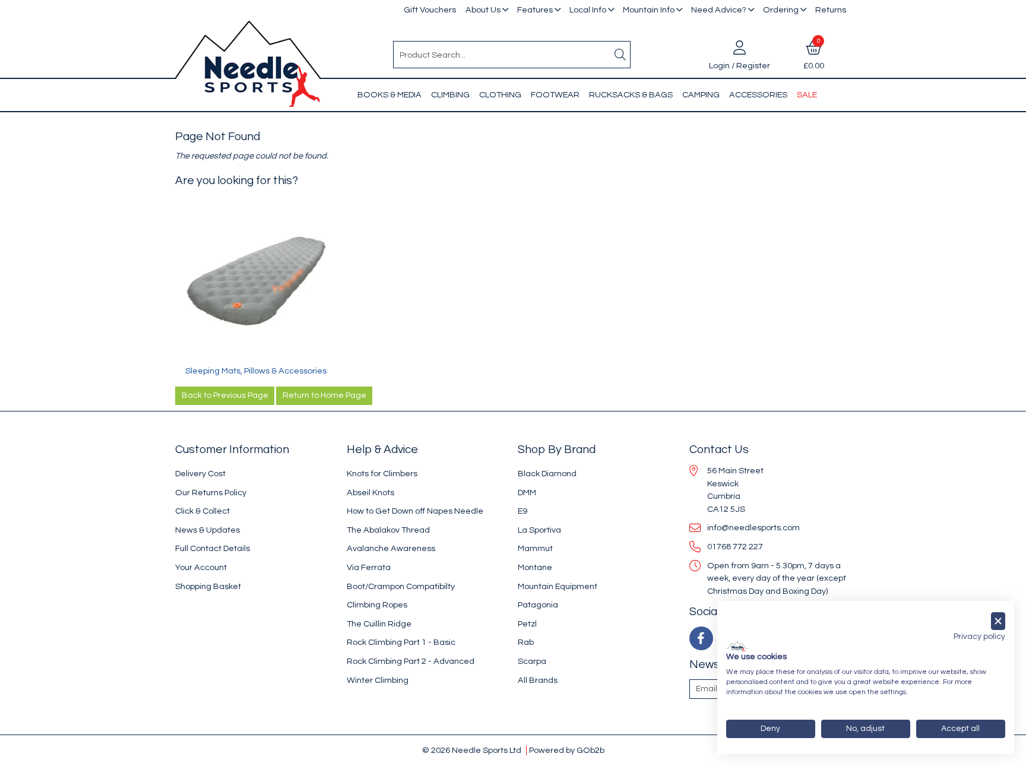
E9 (522, 511)
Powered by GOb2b (566, 750)
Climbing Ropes (377, 604)
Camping (701, 94)
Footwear (555, 94)
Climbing (450, 94)
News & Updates (207, 530)
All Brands (538, 680)
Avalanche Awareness (391, 548)
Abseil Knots (370, 492)
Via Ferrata (369, 567)
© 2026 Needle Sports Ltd (471, 750)
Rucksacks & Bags (631, 94)
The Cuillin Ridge (379, 623)
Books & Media (389, 94)
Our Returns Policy (210, 492)
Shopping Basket (208, 586)
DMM (527, 492)
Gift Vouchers (430, 9)
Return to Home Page (324, 395)
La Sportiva (539, 530)
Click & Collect (202, 511)
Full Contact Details (212, 548)
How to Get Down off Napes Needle (415, 511)
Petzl (527, 623)
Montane (535, 567)
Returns (830, 9)
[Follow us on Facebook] (701, 638)
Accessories (758, 94)
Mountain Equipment (557, 586)
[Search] (620, 54)
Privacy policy (979, 636)
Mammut (535, 548)
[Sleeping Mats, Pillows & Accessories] (256, 284)
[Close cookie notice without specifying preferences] (998, 621)
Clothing (500, 94)
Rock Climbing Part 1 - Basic (401, 642)
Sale (807, 94)
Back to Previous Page (225, 395)
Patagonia (538, 604)
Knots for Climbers (382, 473)
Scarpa (532, 661)
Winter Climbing (377, 680)
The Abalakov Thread (388, 530)
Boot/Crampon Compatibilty (401, 586)
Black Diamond (547, 473)
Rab (526, 642)
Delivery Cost (200, 473)
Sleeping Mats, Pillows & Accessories (256, 370)
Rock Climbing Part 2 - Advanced (410, 661)
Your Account (201, 567)
